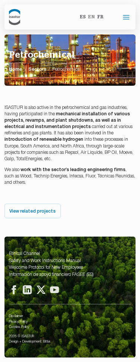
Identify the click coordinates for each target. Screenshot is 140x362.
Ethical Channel (24, 253)
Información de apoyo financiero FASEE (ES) (51, 274)
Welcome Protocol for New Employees (46, 267)
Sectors (37, 69)
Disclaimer (16, 315)
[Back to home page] (14, 17)
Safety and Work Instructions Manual (45, 260)
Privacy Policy (18, 321)
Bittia (46, 341)
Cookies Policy (19, 326)
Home (15, 69)
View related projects (32, 210)
